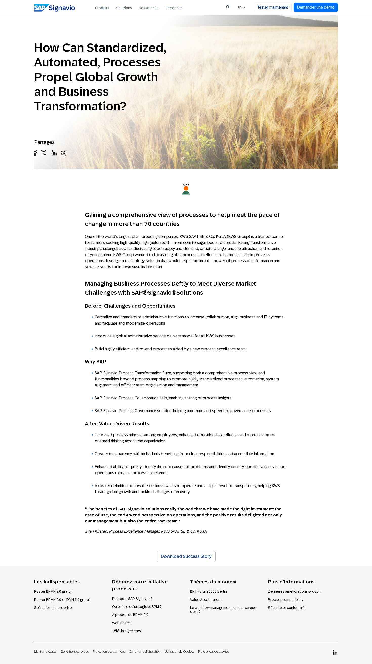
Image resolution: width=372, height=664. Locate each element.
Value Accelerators (205, 600)
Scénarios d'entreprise (53, 608)
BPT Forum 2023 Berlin (208, 591)
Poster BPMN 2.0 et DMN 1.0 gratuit (62, 600)
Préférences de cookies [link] (213, 651)
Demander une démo (316, 7)
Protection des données (109, 651)
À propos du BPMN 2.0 (130, 615)
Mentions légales (45, 651)
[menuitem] (102, 7)
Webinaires (121, 623)
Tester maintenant (272, 7)
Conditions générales (74, 651)
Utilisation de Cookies (179, 651)
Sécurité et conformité (286, 608)
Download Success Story (186, 556)
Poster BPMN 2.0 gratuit (53, 591)
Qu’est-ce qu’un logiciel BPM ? (137, 607)
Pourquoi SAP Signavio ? (132, 599)
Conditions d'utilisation (144, 651)
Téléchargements (126, 631)
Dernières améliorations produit (294, 591)
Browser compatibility (285, 600)
